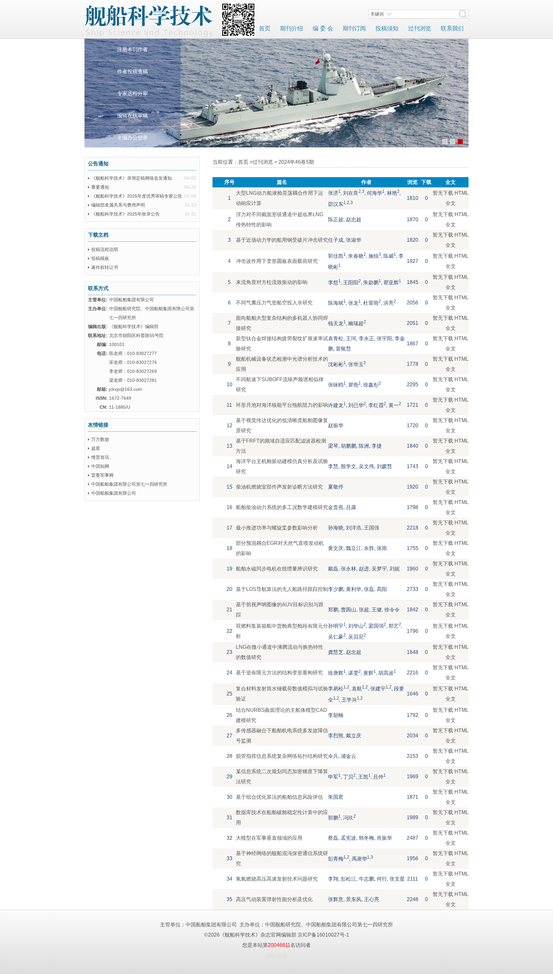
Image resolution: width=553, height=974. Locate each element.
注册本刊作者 (132, 49)
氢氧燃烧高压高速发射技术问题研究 (277, 879)
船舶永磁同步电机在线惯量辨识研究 (277, 568)
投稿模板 (100, 258)
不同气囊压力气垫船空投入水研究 (274, 302)
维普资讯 (100, 457)
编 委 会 (323, 28)
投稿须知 (386, 28)
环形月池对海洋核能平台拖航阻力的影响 (282, 405)
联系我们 (452, 28)
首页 (264, 28)
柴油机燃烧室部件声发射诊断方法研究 (279, 487)
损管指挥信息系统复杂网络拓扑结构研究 (282, 756)
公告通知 (98, 163)
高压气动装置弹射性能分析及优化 (274, 899)
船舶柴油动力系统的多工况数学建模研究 (282, 507)
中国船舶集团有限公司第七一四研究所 (129, 484)
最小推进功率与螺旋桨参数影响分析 (277, 527)
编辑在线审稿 (132, 115)
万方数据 (100, 439)
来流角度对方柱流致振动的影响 (272, 282)
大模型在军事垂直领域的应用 (269, 838)
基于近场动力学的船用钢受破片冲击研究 (282, 240)
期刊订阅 (354, 28)
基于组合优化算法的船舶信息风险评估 (279, 797)
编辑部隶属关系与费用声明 (118, 205)
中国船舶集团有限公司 (113, 493)
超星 (95, 448)
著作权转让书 (104, 267)
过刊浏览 (419, 28)
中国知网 (100, 466)
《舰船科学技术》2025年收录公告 (125, 213)
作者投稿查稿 (132, 71)
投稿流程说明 (104, 249)
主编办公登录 (132, 137)
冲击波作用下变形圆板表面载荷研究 (277, 261)
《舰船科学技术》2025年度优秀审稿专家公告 (136, 196)
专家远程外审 (132, 93)
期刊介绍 (291, 28)
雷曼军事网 (102, 475)
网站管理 (276, 955)
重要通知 (100, 187)
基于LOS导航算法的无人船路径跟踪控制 (282, 589)
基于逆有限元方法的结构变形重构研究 (279, 672)
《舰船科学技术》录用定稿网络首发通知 (131, 178)
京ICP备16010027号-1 (323, 935)
